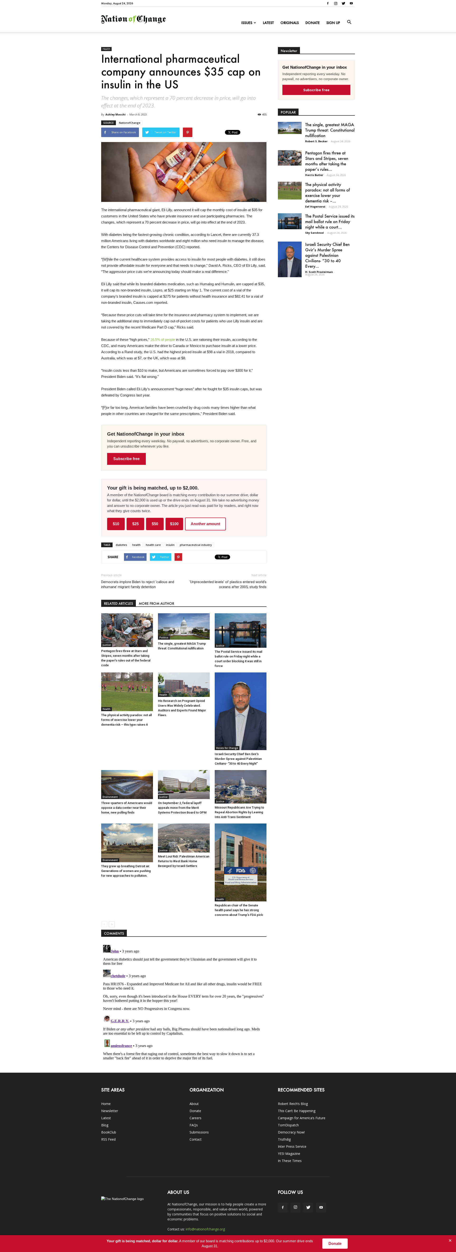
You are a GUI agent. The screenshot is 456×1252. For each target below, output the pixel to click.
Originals (289, 22)
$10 (116, 524)
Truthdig (284, 1139)
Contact (196, 1139)
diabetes (121, 545)
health (136, 545)
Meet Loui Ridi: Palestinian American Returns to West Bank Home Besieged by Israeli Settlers (183, 861)
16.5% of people (162, 340)
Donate (312, 22)
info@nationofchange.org (205, 1229)
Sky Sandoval (314, 232)
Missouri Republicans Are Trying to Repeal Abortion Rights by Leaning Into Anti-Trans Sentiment (239, 812)
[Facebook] (327, 3)
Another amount (205, 524)
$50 (155, 524)
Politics (163, 637)
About (194, 1103)
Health (106, 49)
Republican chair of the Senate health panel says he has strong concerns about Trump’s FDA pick (239, 910)
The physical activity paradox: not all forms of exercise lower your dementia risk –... (327, 192)
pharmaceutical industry (196, 545)
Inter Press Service (292, 1146)
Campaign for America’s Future (301, 1118)
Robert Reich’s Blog (293, 1103)
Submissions (199, 1132)
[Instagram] (335, 3)
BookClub (108, 1132)
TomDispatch (288, 1125)
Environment (110, 797)
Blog (104, 1125)
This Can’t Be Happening (296, 1111)
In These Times (290, 1160)
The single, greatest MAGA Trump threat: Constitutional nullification (330, 130)
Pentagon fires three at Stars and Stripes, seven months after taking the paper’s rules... (326, 161)
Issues (246, 22)
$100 (174, 524)
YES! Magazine (289, 1153)
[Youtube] (351, 3)
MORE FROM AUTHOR (156, 603)
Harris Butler (314, 175)
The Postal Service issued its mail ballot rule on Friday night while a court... (330, 221)
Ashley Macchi (115, 114)
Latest (268, 22)
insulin (170, 545)
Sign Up (333, 22)
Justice (107, 645)
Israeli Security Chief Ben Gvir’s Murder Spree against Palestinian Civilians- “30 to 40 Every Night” (238, 758)
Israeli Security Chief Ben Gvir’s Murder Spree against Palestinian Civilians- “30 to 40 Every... (327, 255)
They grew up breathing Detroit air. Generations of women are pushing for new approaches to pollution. (126, 870)
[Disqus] (183, 1002)
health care (153, 545)
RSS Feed (108, 1139)
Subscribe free (126, 459)
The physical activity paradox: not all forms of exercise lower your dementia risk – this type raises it (126, 719)
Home (106, 1103)
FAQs (194, 1125)
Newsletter (109, 1111)
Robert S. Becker (316, 141)
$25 (135, 524)
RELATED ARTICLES (118, 603)
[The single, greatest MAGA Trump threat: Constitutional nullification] (184, 626)
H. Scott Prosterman (319, 272)
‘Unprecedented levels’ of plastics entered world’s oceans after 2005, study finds (228, 584)
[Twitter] (343, 3)
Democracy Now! (291, 1132)
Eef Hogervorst (315, 206)
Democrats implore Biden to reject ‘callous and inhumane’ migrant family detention (137, 584)
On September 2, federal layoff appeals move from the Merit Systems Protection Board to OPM (182, 807)
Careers (195, 1118)
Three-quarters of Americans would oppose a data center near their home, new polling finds (126, 807)
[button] (349, 22)
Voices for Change (227, 748)
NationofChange (129, 122)
